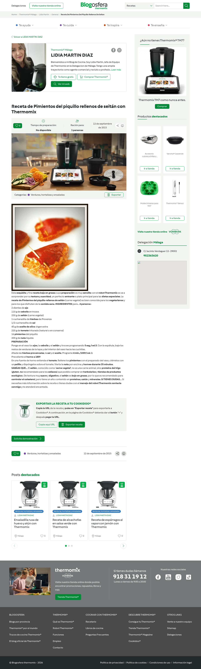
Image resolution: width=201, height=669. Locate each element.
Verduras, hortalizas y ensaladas (28, 511)
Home (14, 14)
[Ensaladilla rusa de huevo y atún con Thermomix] (30, 497)
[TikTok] (188, 577)
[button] (139, 6)
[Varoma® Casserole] (175, 138)
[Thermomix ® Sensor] (175, 188)
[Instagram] (178, 577)
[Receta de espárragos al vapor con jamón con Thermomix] (107, 497)
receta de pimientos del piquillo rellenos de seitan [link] (82, 14)
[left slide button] (14, 546)
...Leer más (115, 69)
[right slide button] (123, 546)
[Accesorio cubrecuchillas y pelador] (149, 138)
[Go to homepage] (94, 5)
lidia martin (44, 14)
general (55, 14)
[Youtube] (168, 577)
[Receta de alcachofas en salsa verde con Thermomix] (68, 497)
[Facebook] (158, 577)
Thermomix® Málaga (28, 14)
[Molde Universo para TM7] (149, 188)
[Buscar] (186, 6)
